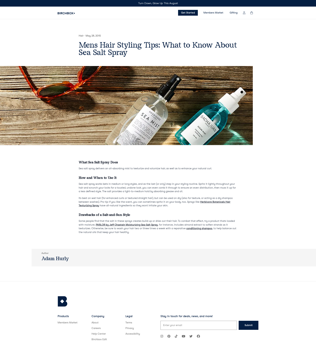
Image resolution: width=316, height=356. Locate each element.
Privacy (129, 328)
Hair (81, 35)
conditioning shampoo (199, 228)
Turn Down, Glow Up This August (158, 3)
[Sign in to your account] (244, 13)
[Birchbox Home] (66, 13)
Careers (96, 328)
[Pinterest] (168, 337)
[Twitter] (191, 337)
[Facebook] (198, 337)
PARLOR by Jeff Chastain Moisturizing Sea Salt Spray (127, 224)
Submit (249, 325)
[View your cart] (253, 13)
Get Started (188, 12)
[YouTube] (183, 337)
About (95, 322)
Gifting (233, 12)
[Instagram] (161, 337)
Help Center (99, 333)
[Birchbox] (62, 301)
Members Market (213, 12)
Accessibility (132, 333)
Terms (128, 322)
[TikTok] (176, 337)
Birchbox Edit (99, 339)
